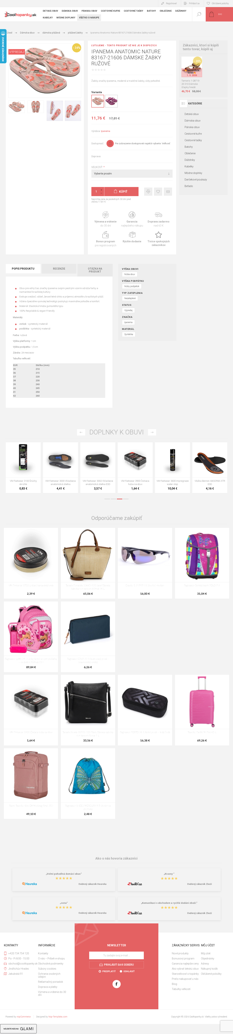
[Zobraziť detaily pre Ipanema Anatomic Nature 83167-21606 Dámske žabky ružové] (97, 107)
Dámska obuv (193, 120)
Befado (189, 186)
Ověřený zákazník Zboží (199, 884)
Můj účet (205, 953)
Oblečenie (190, 153)
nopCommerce (24, 1016)
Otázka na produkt (95, 270)
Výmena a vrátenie (105, 219)
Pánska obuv (192, 127)
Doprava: (96, 156)
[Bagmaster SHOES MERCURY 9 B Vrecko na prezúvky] (88, 783)
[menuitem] (52, 953)
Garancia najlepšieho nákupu (132, 219)
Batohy (189, 146)
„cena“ (64, 903)
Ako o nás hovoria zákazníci (116, 858)
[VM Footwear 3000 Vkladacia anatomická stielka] (135, 467)
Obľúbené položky (211, 973)
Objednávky (207, 958)
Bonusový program (183, 958)
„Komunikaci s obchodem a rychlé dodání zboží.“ (169, 903)
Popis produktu (23, 268)
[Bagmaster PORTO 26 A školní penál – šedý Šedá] (145, 710)
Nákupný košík (209, 968)
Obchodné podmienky (50, 963)
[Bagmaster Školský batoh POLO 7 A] (202, 563)
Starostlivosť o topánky (185, 973)
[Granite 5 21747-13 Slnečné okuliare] (145, 563)
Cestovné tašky (193, 140)
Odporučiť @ (168, 192)
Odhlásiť (129, 971)
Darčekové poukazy (196, 179)
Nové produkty (180, 953)
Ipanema (105, 131)
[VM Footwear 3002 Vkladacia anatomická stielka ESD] (172, 467)
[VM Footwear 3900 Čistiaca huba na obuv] (209, 467)
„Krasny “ (169, 873)
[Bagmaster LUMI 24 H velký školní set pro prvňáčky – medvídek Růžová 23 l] (31, 636)
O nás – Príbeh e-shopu (51, 958)
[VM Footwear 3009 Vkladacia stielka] (23, 467)
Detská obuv (192, 114)
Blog (174, 984)
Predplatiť (109, 971)
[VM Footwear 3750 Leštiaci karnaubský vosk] (31, 563)
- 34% (76, 47)
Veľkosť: (97, 167)
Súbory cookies (47, 968)
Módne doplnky (193, 173)
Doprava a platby (47, 986)
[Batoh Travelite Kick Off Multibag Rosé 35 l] (31, 783)
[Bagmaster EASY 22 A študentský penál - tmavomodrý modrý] (88, 636)
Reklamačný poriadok (50, 981)
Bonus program (105, 239)
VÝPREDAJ (16, 52)
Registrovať (171, 3)
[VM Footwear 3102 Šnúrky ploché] (60, 467)
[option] (23, 468)
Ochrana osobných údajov (49, 975)
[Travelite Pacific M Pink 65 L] (202, 710)
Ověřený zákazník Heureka (92, 884)
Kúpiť (187, 68)
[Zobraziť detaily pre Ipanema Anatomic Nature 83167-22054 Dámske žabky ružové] (111, 107)
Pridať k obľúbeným (158, 192)
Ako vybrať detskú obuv (185, 968)
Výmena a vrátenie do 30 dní (52, 993)
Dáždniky (190, 159)
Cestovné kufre (193, 133)
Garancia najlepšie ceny (148, 192)
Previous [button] (81, 432)
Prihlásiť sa (194, 3)
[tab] (23, 270)
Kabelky (189, 166)
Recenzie (59, 268)
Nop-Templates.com (57, 1016)
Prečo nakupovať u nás (185, 978)
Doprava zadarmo (158, 219)
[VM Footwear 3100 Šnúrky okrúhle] (97, 467)
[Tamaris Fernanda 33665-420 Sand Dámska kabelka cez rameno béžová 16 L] (88, 563)
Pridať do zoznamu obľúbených (196, 68)
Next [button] (152, 432)
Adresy (205, 963)
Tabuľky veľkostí (181, 989)
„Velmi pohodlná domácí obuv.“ (64, 873)
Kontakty (43, 953)
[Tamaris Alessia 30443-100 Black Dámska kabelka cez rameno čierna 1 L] (88, 710)
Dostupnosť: (97, 143)
